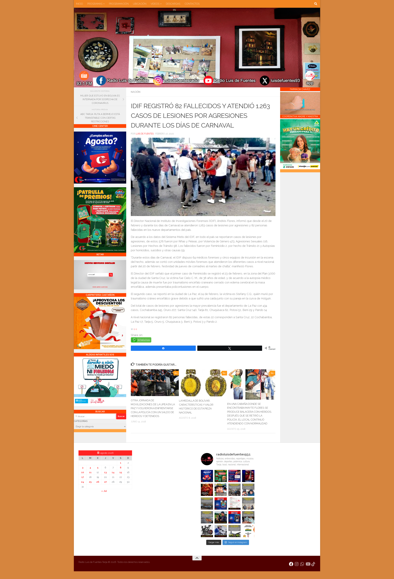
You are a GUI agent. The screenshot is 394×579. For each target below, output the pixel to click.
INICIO (79, 3)
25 (90, 482)
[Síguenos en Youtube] (308, 564)
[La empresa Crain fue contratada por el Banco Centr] (207, 503)
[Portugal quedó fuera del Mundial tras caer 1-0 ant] (207, 490)
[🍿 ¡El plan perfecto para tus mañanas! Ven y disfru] (234, 517)
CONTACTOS (192, 3)
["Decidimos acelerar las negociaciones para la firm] (248, 503)
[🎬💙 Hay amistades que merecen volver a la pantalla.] (234, 476)
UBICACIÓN (139, 3)
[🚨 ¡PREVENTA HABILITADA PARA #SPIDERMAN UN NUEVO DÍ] (248, 476)
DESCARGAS (173, 3)
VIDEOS (155, 3)
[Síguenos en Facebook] (291, 564)
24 (82, 482)
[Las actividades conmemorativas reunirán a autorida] (234, 503)
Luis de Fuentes (145, 133)
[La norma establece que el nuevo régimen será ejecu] (248, 517)
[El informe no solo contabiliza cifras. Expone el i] (234, 490)
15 (120, 472)
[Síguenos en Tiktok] (313, 564)
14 (113, 472)
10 (82, 472)
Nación (135, 91)
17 (82, 477)
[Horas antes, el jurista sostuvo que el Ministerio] (248, 490)
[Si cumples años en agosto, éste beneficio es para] (207, 476)
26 (97, 482)
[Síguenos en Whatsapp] (302, 564)
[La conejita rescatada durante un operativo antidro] (221, 531)
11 (90, 472)
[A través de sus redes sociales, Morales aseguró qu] (221, 517)
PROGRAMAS (94, 3)
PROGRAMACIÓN (119, 3)
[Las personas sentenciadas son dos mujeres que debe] (207, 517)
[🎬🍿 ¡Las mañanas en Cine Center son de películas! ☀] (221, 503)
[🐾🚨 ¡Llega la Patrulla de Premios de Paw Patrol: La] (221, 476)
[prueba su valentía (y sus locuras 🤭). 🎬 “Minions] (248, 531)
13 (105, 472)
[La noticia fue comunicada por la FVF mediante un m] (207, 531)
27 (105, 482)
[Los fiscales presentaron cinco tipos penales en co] (221, 490)
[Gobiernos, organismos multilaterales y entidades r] (234, 531)
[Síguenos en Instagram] (297, 564)
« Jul (104, 491)
